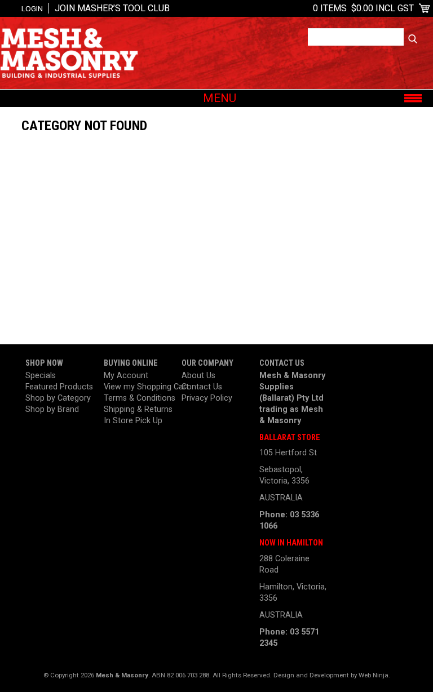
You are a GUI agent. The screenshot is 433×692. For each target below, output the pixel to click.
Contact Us (202, 387)
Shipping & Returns (138, 409)
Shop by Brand (52, 409)
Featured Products (59, 387)
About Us (198, 375)
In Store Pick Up (133, 420)
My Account (126, 375)
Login (32, 8)
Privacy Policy (207, 398)
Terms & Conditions (139, 398)
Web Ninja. (374, 675)
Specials (40, 375)
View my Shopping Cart (139, 387)
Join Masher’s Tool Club (112, 8)
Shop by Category (58, 398)
